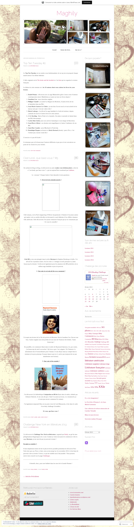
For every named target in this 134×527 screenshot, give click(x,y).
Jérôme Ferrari (102, 354)
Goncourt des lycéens (105, 349)
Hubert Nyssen (102, 351)
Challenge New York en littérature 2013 (45, 424)
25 (85, 301)
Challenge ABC (105, 342)
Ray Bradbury (94, 376)
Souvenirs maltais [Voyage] (93, 419)
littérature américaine (94, 360)
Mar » (91, 306)
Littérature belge (104, 364)
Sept (92, 380)
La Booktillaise (74, 504)
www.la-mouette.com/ (76, 492)
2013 (97, 330)
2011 (92, 330)
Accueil (54, 50)
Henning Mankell (89, 351)
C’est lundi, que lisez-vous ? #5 (40, 157)
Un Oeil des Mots (75, 509)
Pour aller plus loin (93, 451)
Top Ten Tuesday (36, 150)
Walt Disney (87, 387)
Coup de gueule (92, 344)
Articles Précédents (31, 476)
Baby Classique (93, 333)
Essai (102, 346)
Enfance (93, 346)
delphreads (73, 502)
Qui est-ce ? (78, 50)
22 (100, 299)
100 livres (98, 327)
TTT (96, 383)
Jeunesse (90, 354)
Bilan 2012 (102, 339)
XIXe (92, 387)
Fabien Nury (88, 349)
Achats (103, 330)
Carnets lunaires (75, 495)
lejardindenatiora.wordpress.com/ (80, 497)
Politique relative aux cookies (44, 523)
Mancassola (87, 373)
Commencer (86, 2)
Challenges (46, 456)
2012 (95, 330)
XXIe (102, 386)
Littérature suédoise (97, 371)
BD (93, 339)
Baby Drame (97, 336)
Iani (60, 80)
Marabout (92, 373)
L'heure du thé (74, 507)
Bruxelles (91, 342)
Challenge (34, 469)
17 (107, 297)
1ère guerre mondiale (90, 327)
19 (89, 299)
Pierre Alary (88, 376)
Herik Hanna (96, 351)
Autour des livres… (65, 50)
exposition (106, 346)
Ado (106, 330)
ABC (100, 330)
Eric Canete (97, 346)
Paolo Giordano (106, 373)
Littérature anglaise (92, 364)
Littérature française (95, 367)
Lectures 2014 (89, 260)
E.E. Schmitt (88, 346)
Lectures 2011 (89, 248)
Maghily (67, 13)
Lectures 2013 (89, 256)
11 (85, 297)
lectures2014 (101, 357)
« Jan (86, 306)
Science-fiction (92, 378)
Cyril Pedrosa (100, 344)
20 (93, 299)
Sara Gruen (100, 376)
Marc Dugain (98, 373)
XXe (96, 387)
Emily (66, 434)
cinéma (87, 344)
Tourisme (91, 383)
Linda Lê (108, 357)
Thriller (87, 383)
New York (45, 469)
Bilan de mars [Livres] (91, 415)
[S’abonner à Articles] (86, 444)
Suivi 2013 (103, 380)
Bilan (97, 339)
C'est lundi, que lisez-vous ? (39, 417)
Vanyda (99, 383)
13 (93, 297)
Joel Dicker (96, 354)
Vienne (107, 383)
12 (89, 297)
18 (85, 299)
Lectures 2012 (89, 252)
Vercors (103, 383)
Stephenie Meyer (97, 380)
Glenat (93, 349)
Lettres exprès (74, 499)
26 (89, 301)
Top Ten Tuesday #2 (34, 63)
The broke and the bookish (45, 80)
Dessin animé (106, 344)
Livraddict (106, 371)
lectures (92, 357)
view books (106, 282)
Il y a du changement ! (92, 398)
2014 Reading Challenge (97, 272)
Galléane (71, 170)
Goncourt (97, 349)
